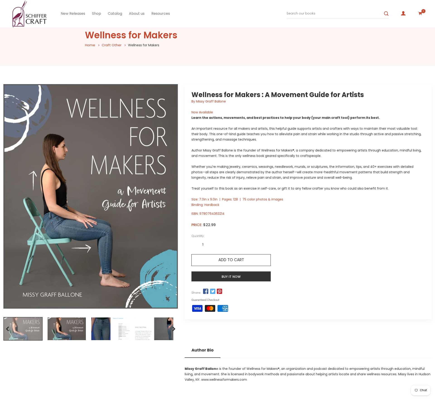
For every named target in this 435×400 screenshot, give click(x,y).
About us (137, 13)
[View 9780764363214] (23, 329)
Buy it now (231, 276)
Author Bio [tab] (202, 350)
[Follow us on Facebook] (206, 291)
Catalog (115, 13)
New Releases (73, 13)
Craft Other (111, 45)
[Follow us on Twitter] (212, 291)
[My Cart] (420, 13)
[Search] (386, 13)
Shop (96, 13)
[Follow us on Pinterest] (219, 291)
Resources (160, 13)
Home (90, 45)
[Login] (403, 13)
